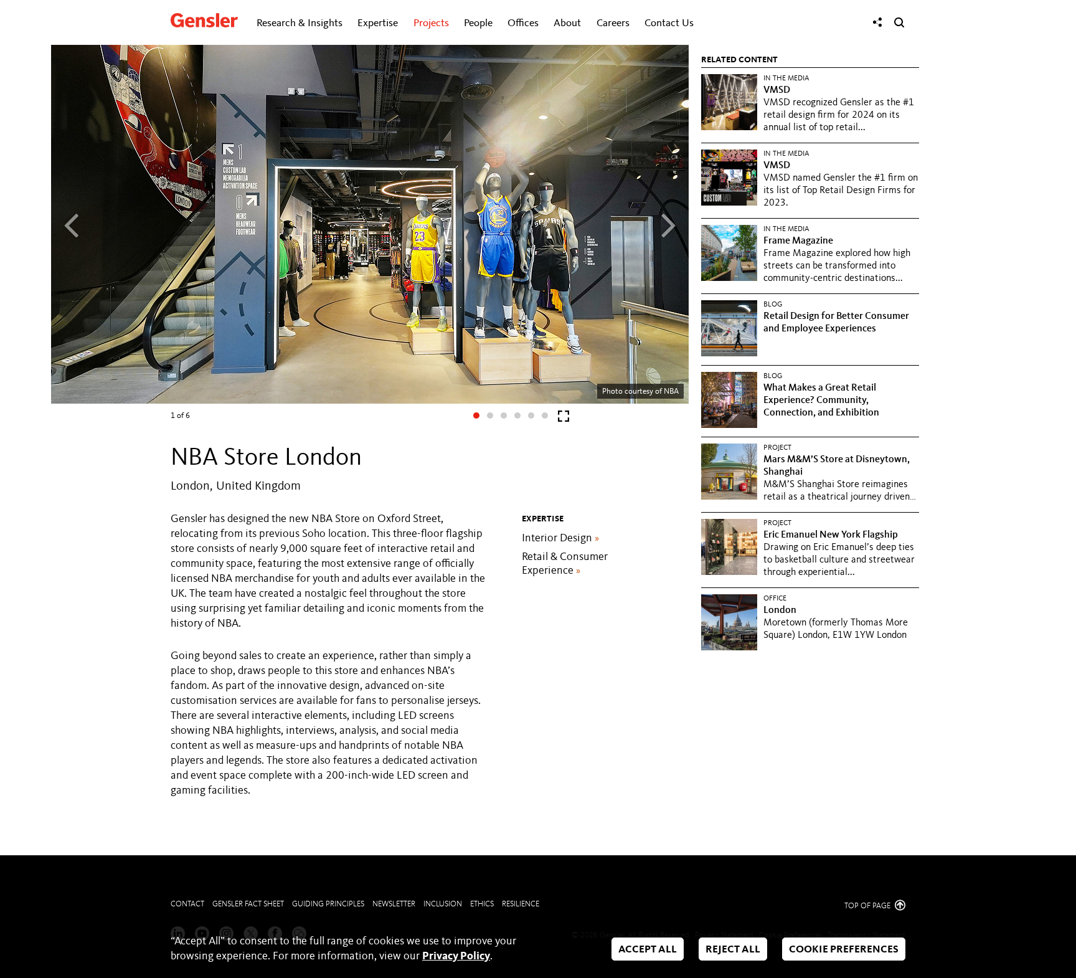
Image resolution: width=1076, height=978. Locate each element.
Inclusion (442, 904)
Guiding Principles (328, 904)
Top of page (868, 906)
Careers (613, 23)
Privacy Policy (456, 956)
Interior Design (560, 538)
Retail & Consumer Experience (565, 563)
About (567, 23)
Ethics (482, 904)
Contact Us (669, 23)
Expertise (377, 23)
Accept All (647, 949)
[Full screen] (563, 419)
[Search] (899, 22)
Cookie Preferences (844, 949)
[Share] (877, 22)
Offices (523, 23)
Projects (431, 23)
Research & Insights (299, 23)
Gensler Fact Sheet (248, 904)
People (478, 23)
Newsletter (393, 904)
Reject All (733, 949)
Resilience (520, 904)
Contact (187, 904)
